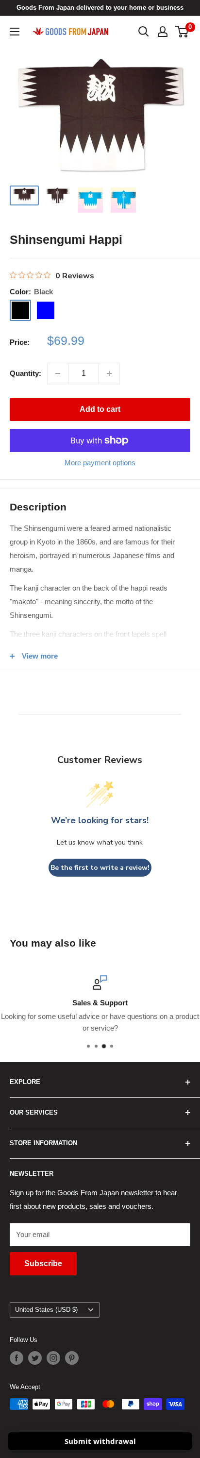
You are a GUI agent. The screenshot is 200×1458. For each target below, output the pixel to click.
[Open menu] (14, 31)
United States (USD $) (46, 1309)
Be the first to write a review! (100, 867)
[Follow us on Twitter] (35, 1358)
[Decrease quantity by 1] (58, 373)
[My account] (162, 31)
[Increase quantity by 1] (109, 373)
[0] (182, 31)
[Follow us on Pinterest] (72, 1358)
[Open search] (143, 31)
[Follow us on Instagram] (53, 1358)
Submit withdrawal (100, 1441)
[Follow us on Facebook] (16, 1358)
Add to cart (100, 409)
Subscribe (43, 1263)
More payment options (100, 462)
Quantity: (25, 373)
